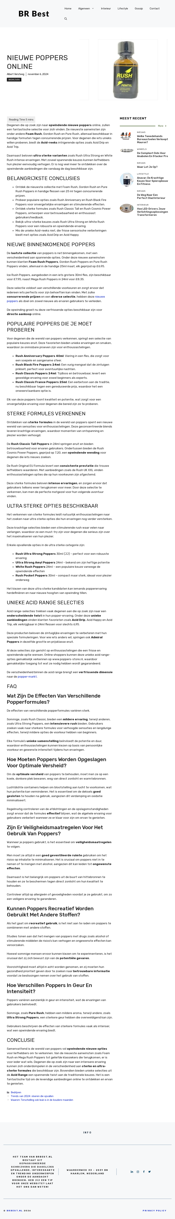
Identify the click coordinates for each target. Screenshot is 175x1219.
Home (67, 8)
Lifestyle (123, 8)
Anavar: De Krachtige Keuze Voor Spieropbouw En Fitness (152, 181)
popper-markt (27, 676)
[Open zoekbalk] (65, 19)
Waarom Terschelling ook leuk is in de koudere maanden (42, 1099)
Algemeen (84, 8)
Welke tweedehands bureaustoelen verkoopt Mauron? (152, 139)
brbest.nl (15, 1210)
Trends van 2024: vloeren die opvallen (32, 1096)
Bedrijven (14, 79)
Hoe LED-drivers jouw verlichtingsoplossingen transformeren (152, 211)
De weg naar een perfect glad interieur (151, 196)
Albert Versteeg (15, 74)
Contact (155, 8)
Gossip (139, 8)
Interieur (106, 8)
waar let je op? (147, 166)
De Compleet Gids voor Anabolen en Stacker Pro (152, 155)
